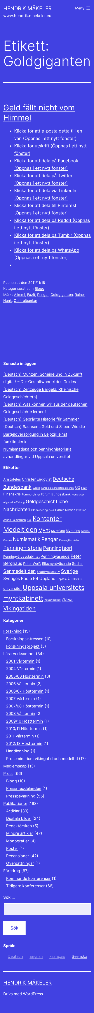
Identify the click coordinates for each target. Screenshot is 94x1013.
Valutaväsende (52, 599)
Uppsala (62, 579)
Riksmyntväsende (56, 564)
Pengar (43, 294)
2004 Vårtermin (20, 668)
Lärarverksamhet (19, 653)
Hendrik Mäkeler (27, 8)
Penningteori (57, 548)
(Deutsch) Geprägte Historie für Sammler (41, 419)
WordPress (33, 994)
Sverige (69, 571)
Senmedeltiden (19, 571)
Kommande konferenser (28, 878)
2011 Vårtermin (20, 736)
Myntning (73, 531)
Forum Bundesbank (56, 494)
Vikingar (67, 599)
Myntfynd (58, 530)
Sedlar (77, 563)
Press (8, 773)
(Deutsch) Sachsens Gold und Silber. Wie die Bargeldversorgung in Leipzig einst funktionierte (44, 434)
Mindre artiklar (19, 833)
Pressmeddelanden (23, 788)
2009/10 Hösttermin (24, 721)
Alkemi (19, 294)
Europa (36, 487)
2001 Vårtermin (20, 661)
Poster (12, 848)
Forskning (12, 631)
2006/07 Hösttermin (25, 691)
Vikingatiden (19, 608)
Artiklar (13, 811)
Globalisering (39, 510)
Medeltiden (20, 529)
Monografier (17, 841)
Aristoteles (12, 479)
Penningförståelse (69, 540)
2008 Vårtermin (20, 713)
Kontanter (47, 518)
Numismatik (26, 539)
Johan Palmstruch (14, 520)
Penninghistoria (22, 548)
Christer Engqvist (37, 479)
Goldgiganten (61, 294)
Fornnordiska (31, 494)
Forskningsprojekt (23, 646)
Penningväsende (55, 556)
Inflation (81, 510)
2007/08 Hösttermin (25, 706)
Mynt (44, 530)
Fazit (31, 294)
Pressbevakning (20, 796)
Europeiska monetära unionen (57, 487)
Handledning (18, 751)
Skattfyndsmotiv (48, 571)
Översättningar (20, 863)
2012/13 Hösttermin (24, 743)
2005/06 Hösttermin (25, 676)
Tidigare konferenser (25, 886)
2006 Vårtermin (20, 683)
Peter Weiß (32, 564)
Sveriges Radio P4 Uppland (29, 578)
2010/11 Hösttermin (24, 728)
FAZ (77, 487)
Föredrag (11, 870)
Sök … (9, 897)
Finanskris (12, 494)
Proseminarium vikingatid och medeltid (42, 758)
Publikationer (15, 803)
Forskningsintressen (25, 638)
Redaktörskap (19, 826)
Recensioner (17, 856)
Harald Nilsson (65, 510)
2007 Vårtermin (20, 698)
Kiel (29, 520)
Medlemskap (15, 766)
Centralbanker (25, 300)
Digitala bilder (18, 818)
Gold (51, 510)
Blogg (39, 288)
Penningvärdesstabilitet (21, 557)
